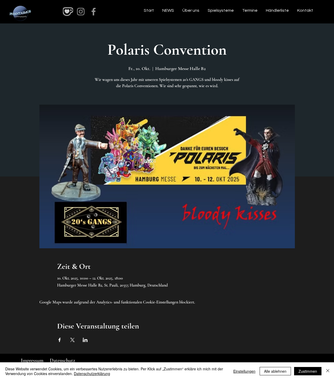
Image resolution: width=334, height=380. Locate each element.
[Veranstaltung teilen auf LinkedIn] (85, 340)
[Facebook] (93, 12)
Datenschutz (62, 360)
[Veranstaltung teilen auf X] (72, 340)
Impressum (32, 360)
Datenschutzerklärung (92, 373)
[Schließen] (328, 371)
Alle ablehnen (275, 371)
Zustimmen (308, 371)
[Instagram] (81, 12)
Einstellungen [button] (244, 371)
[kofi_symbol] (68, 12)
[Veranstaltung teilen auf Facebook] (59, 340)
